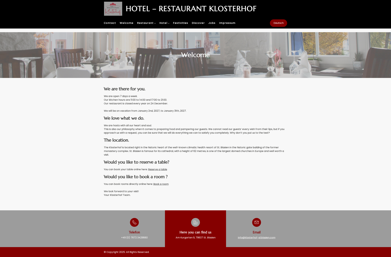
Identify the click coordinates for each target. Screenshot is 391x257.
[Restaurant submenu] (155, 23)
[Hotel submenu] (169, 23)
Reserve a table (157, 169)
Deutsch (279, 23)
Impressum (227, 23)
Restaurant (145, 23)
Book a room (161, 184)
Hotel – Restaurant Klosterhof (191, 8)
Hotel (163, 23)
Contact (110, 23)
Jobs (212, 23)
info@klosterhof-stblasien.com (256, 237)
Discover (198, 23)
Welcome (126, 23)
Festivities (180, 23)
